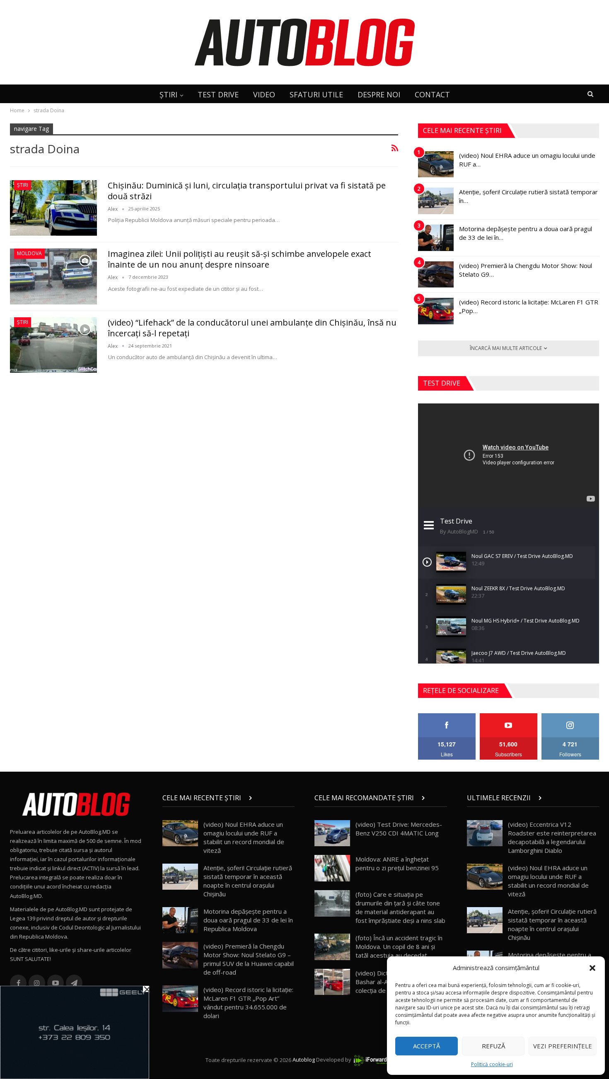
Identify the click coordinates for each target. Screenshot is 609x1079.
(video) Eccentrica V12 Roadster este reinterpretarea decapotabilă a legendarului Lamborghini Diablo (552, 837)
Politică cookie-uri (492, 1064)
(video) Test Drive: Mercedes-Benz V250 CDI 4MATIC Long (398, 828)
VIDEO (264, 94)
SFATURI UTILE (316, 94)
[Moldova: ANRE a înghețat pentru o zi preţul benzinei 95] (332, 868)
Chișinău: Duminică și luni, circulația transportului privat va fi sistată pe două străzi (247, 191)
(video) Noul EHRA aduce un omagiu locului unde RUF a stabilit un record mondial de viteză (243, 837)
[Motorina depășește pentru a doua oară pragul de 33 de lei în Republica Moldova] (436, 237)
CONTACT (432, 94)
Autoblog (303, 1060)
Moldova (29, 253)
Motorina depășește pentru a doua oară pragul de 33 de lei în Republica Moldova (248, 920)
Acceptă (426, 1046)
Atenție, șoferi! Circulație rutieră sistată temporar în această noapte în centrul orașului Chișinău (247, 881)
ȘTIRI (168, 94)
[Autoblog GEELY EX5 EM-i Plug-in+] (74, 1032)
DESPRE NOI (379, 94)
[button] (592, 968)
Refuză (493, 1046)
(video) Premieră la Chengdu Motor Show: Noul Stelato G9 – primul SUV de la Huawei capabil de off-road (248, 959)
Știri (22, 184)
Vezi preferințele (562, 1046)
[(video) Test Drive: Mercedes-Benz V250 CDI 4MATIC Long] (332, 833)
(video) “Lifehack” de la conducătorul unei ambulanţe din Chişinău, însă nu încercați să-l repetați (252, 328)
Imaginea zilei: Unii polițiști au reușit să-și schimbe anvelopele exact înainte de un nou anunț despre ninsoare (239, 259)
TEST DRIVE (218, 94)
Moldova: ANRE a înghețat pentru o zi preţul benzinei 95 (397, 863)
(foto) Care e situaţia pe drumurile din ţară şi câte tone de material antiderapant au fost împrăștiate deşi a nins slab (400, 907)
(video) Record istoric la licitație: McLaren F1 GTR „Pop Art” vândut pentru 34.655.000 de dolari (248, 1002)
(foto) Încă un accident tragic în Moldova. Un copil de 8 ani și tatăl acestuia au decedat (398, 946)
